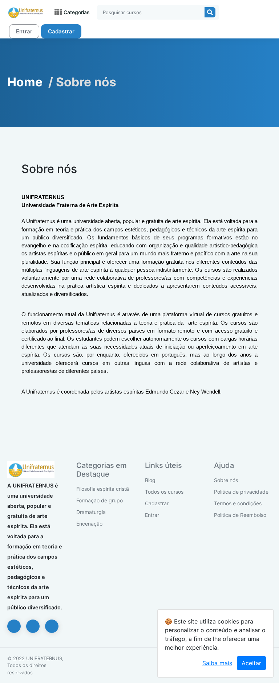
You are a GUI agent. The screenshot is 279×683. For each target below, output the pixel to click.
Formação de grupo (99, 500)
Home (25, 82)
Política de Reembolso (240, 515)
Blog (150, 480)
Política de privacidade (241, 492)
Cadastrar (61, 31)
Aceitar (251, 663)
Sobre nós (226, 480)
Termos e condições (238, 503)
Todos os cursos (164, 492)
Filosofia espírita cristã (102, 489)
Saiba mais (217, 663)
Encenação (89, 524)
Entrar (24, 31)
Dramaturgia (91, 512)
